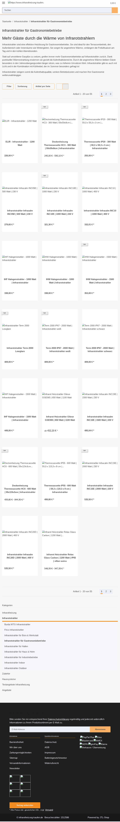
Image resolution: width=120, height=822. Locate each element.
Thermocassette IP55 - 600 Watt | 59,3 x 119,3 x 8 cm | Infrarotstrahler (60, 488)
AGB (47, 747)
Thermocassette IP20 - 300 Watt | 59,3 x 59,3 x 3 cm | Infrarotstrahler (100, 145)
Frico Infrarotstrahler (14, 630)
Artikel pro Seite (43, 86)
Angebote (6, 690)
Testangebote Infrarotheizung (16, 684)
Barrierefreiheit (16, 742)
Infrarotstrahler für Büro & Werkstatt (21, 635)
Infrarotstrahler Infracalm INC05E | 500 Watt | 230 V (20, 212)
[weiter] (115, 94)
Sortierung (22, 86)
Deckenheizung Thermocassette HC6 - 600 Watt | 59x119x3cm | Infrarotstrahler (20, 488)
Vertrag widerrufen (25, 805)
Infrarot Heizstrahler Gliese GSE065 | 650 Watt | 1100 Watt (60, 418)
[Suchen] (115, 10)
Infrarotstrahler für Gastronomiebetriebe (25, 640)
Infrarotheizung (9, 612)
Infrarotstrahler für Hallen (16, 646)
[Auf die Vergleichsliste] (25, 108)
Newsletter (15, 768)
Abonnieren (100, 729)
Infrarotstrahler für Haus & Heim (19, 651)
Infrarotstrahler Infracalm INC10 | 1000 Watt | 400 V (100, 212)
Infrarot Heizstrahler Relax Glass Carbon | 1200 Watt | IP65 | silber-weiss (60, 557)
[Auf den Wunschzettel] (33, 108)
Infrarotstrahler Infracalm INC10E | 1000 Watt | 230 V (60, 212)
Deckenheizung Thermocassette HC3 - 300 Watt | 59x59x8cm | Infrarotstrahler (60, 145)
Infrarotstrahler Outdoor (15, 668)
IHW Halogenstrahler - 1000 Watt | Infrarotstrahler (60, 281)
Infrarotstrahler (10, 618)
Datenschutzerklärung (58, 719)
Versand (49, 810)
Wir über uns (16, 747)
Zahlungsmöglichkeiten (20, 752)
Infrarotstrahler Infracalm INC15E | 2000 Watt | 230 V (100, 487)
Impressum (50, 752)
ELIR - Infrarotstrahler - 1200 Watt (20, 143)
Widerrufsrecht (52, 763)
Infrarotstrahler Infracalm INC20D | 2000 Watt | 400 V (20, 556)
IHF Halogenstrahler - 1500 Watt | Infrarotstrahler (20, 418)
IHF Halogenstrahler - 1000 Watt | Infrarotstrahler (20, 281)
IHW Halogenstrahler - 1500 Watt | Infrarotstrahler (100, 281)
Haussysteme (9, 679)
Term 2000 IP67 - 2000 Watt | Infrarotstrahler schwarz (100, 350)
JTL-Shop (104, 817)
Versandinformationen (20, 763)
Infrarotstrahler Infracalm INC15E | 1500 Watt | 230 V (100, 418)
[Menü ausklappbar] (3, 1)
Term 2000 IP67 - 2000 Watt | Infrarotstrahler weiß (60, 350)
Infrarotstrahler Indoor (14, 662)
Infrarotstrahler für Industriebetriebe (21, 657)
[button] (95, 3)
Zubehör (6, 673)
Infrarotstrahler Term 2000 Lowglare (20, 350)
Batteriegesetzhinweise (56, 758)
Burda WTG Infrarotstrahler (17, 624)
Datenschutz (51, 742)
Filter (8, 86)
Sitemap (13, 758)
